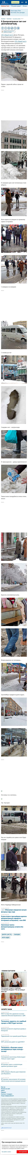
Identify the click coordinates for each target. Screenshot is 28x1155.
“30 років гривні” (16, 6)
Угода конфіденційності (7, 1095)
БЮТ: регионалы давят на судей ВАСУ (12, 1042)
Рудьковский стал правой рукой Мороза (13, 1036)
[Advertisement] (14, 105)
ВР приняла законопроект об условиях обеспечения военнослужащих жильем (13, 1080)
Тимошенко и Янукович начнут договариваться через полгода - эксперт (12, 1049)
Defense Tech (5, 6)
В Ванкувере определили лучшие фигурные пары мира (14, 911)
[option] (14, 12)
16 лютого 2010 (16, 18)
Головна (3, 18)
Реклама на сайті (5, 1088)
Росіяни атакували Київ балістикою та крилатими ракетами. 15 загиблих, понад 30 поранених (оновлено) (18, 14)
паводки (17, 934)
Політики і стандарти (6, 1094)
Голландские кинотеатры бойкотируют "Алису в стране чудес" (13, 1058)
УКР (22, 2)
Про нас (3, 1087)
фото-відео (5, 937)
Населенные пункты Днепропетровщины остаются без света (12, 927)
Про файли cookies (6, 1151)
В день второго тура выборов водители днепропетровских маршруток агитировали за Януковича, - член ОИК (14, 918)
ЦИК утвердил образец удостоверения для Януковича (13, 1073)
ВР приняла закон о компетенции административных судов (11, 1065)
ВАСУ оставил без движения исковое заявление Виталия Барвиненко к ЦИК (13, 1015)
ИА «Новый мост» (7, 35)
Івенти (3, 1090)
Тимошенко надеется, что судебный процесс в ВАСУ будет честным (13, 1022)
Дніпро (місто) (7, 934)
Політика (9, 18)
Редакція (3, 1092)
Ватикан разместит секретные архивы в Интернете (13, 1030)
